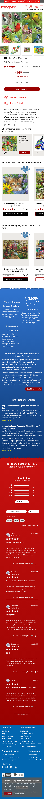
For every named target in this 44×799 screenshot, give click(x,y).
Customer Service (26, 734)
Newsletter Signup (9, 760)
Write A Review (22, 502)
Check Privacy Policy (9, 741)
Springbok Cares (8, 736)
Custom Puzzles (34, 757)
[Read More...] (9, 125)
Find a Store (24, 739)
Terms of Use (7, 746)
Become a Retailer (35, 760)
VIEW (24, 153)
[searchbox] (16, 511)
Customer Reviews (27, 741)
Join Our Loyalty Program (11, 757)
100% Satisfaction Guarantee (31, 744)
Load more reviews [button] (22, 715)
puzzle (9, 521)
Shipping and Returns (28, 746)
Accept (8, 794)
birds (16, 521)
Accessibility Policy (9, 744)
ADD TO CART (22, 89)
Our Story (5, 731)
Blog (3, 734)
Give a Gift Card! (16, 103)
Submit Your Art (8, 755)
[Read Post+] (7, 420)
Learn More (19, 793)
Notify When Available (15, 214)
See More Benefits (34, 389)
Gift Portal (24, 731)
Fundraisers (32, 755)
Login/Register (25, 736)
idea (22, 521)
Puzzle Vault (6, 739)
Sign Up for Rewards (18, 97)
